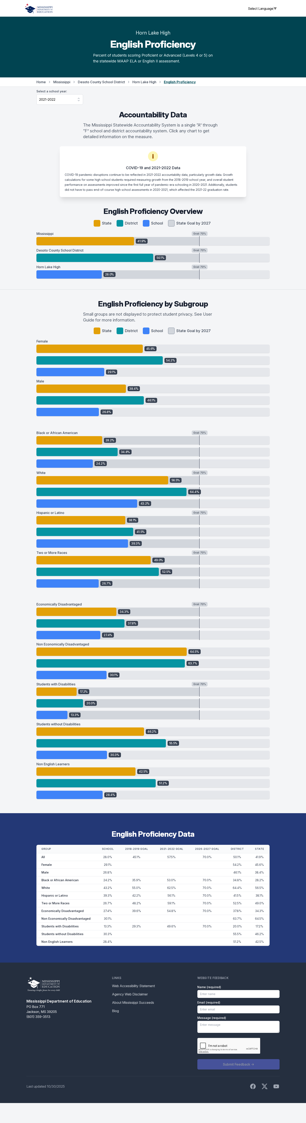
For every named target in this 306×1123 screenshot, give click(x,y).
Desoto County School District (101, 82)
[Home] (39, 8)
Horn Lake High (144, 82)
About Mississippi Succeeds (133, 1002)
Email (208, 1002)
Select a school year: (51, 91)
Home (41, 82)
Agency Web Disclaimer (130, 994)
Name (209, 987)
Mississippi (61, 82)
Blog (115, 1011)
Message (211, 1018)
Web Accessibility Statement (133, 986)
